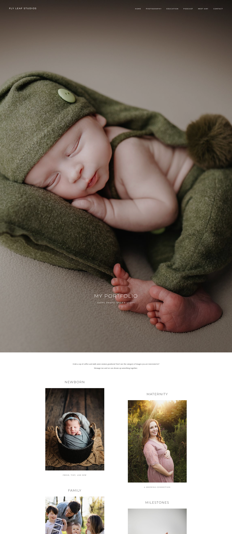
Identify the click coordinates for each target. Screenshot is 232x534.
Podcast (188, 9)
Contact (218, 9)
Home (138, 9)
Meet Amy (203, 9)
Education (173, 9)
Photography (154, 9)
